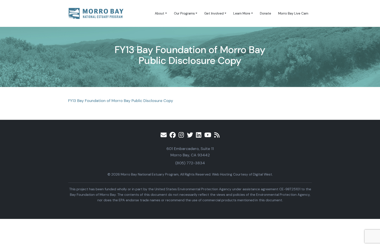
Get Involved (214, 13)
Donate (265, 13)
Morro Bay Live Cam (293, 13)
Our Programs (184, 13)
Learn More (241, 13)
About (159, 13)
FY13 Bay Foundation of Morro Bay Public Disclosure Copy (120, 100)
